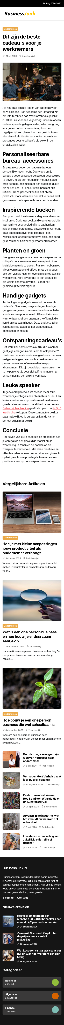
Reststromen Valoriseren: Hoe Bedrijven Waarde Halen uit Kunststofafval (41, 798)
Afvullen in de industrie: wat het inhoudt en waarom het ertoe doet (41, 819)
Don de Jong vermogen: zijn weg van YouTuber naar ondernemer (41, 757)
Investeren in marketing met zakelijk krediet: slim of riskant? (41, 839)
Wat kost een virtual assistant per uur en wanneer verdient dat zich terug (39, 954)
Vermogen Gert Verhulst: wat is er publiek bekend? (42, 778)
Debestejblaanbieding (16, 408)
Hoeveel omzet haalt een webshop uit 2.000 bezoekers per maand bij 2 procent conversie (39, 919)
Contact (22, 897)
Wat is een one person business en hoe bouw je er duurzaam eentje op (30, 636)
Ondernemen (10, 29)
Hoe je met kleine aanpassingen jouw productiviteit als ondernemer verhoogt (30, 548)
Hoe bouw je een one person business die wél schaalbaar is (29, 722)
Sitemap (8, 897)
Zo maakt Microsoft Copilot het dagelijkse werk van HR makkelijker (37, 936)
